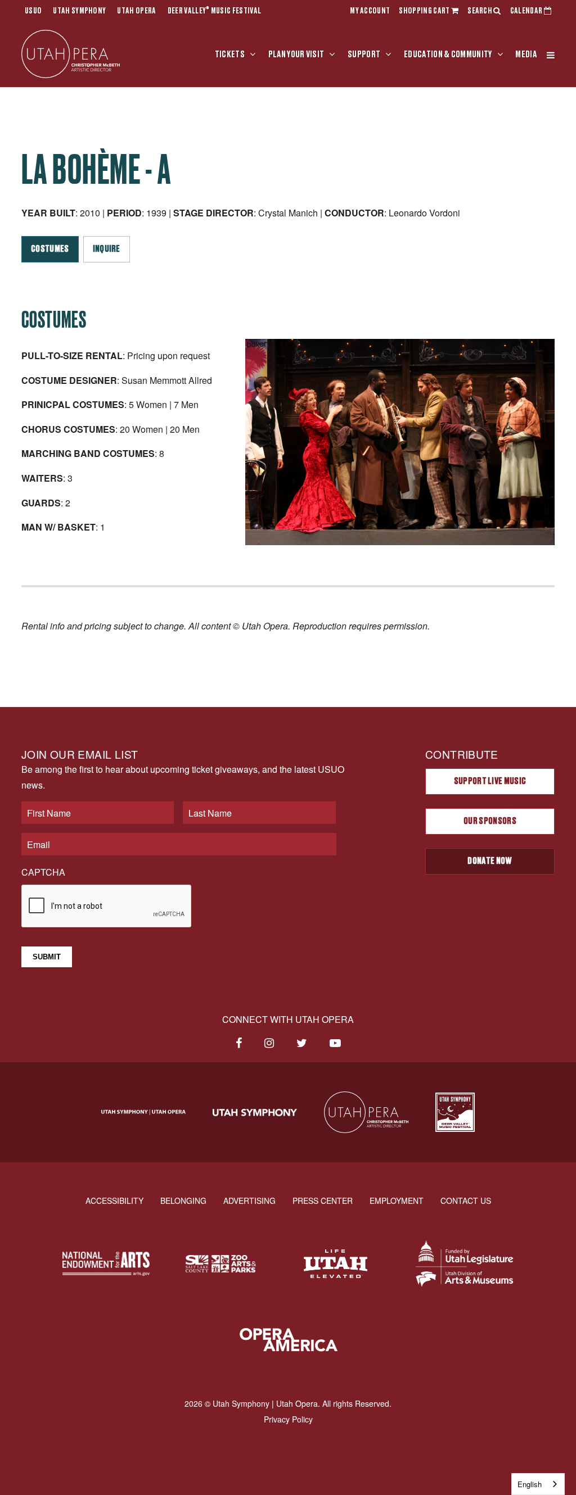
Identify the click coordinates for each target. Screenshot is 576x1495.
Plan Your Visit (296, 54)
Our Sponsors (490, 821)
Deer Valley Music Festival (215, 11)
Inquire (106, 248)
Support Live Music (490, 781)
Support (364, 54)
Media (526, 54)
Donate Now (489, 861)
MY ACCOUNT (370, 11)
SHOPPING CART (425, 11)
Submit (47, 957)
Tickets (230, 54)
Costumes (50, 248)
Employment (397, 1200)
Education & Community (448, 54)
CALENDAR (527, 11)
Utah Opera (136, 11)
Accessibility (114, 1200)
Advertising (249, 1200)
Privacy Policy (288, 1419)
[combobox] (538, 1484)
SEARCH (480, 11)
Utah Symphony (79, 11)
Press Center (322, 1200)
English (530, 1484)
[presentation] (106, 906)
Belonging (183, 1200)
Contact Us (465, 1200)
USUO (33, 11)
